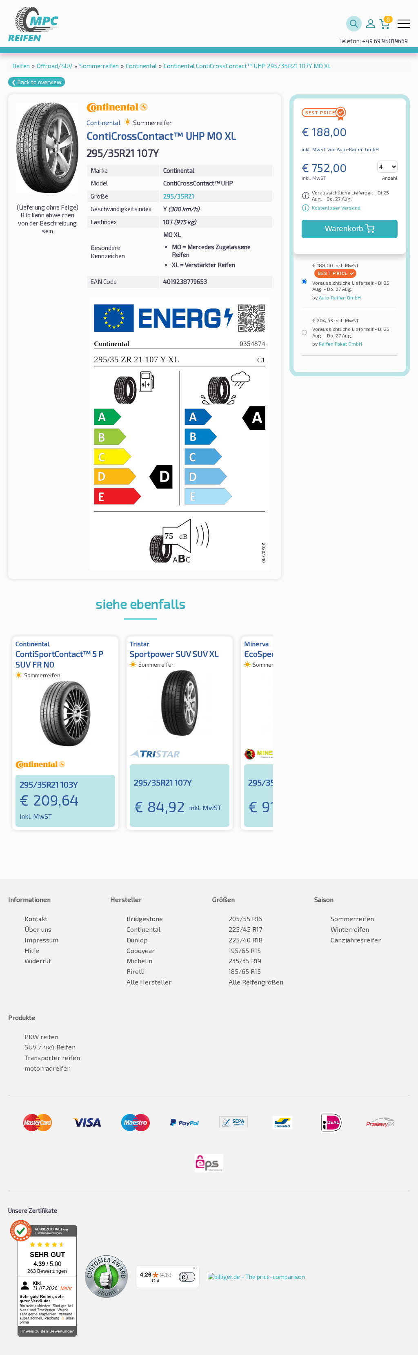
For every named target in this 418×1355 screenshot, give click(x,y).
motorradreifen (47, 1068)
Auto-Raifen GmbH (339, 297)
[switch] (187, 1277)
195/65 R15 (245, 950)
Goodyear (141, 950)
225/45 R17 (245, 929)
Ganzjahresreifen (356, 940)
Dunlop (137, 940)
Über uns (37, 929)
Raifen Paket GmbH (340, 343)
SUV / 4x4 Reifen (50, 1047)
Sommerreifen (352, 918)
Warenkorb (344, 228)
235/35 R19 (245, 960)
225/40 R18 (245, 940)
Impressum (41, 940)
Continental (143, 929)
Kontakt (35, 918)
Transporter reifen (52, 1057)
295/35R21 (178, 196)
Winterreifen (350, 929)
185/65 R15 (245, 971)
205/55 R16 (245, 918)
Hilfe (31, 950)
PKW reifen (41, 1036)
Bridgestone (145, 918)
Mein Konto (370, 23)
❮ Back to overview (36, 81)
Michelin (139, 960)
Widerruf (37, 960)
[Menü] (195, 1270)
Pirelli (136, 971)
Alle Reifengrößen (256, 982)
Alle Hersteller (149, 982)
